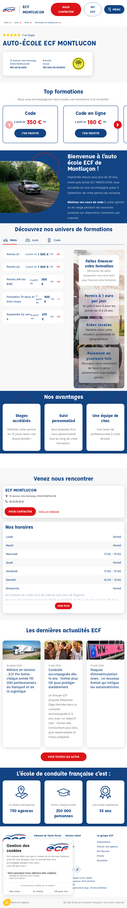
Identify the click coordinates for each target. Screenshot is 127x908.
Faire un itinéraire (49, 511)
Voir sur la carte (18, 67)
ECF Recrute (103, 851)
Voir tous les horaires (54, 67)
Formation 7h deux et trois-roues (31, 299)
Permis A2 (30, 267)
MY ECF (92, 9)
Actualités (102, 860)
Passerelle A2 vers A (30, 316)
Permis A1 (30, 254)
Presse (100, 855)
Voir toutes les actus (63, 756)
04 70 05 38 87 (16, 501)
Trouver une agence (107, 846)
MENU (116, 9)
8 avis (31, 34)
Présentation (103, 841)
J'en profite (30, 133)
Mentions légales (20, 902)
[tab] (10, 240)
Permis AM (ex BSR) (30, 281)
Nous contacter (66, 9)
